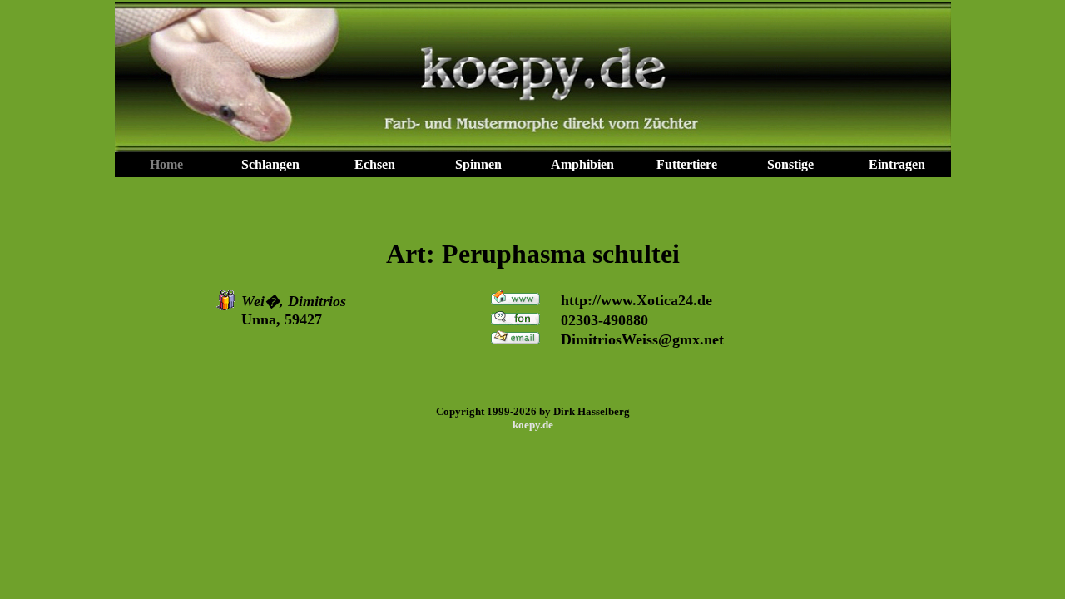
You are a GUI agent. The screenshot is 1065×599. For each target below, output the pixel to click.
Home (166, 164)
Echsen (374, 164)
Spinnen (478, 164)
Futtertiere (686, 164)
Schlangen (270, 164)
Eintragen (897, 164)
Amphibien (582, 164)
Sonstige (790, 164)
